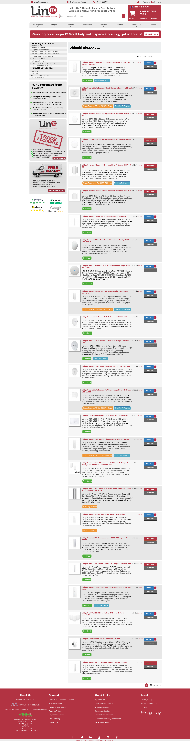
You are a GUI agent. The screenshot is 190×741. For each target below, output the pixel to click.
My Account (100, 700)
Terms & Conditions (149, 703)
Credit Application (102, 711)
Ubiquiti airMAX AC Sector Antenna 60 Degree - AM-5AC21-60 (106, 564)
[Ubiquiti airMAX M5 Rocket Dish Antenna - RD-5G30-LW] (74, 322)
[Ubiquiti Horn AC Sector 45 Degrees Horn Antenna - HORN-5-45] (74, 144)
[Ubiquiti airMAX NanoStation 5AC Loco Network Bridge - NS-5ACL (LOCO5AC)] (74, 67)
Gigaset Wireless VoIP (41, 50)
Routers (120, 24)
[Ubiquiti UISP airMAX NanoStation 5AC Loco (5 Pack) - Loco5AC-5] (74, 618)
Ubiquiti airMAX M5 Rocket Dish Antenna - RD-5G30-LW (104, 317)
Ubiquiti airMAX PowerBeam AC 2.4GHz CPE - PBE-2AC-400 (106, 366)
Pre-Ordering (54, 719)
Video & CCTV (136, 24)
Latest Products (37, 77)
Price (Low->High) (149, 56)
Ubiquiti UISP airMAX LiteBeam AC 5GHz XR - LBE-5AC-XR (105, 416)
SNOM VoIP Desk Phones (42, 56)
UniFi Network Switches (42, 66)
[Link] (73, 737)
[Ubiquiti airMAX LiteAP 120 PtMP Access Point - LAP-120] (74, 221)
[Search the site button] (123, 16)
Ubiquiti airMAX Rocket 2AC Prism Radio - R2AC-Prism (103, 514)
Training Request (56, 703)
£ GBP (136, 7)
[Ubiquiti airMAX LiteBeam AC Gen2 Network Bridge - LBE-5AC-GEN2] (74, 93)
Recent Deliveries (102, 722)
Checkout (153, 18)
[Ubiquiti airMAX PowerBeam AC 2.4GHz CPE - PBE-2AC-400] (74, 371)
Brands (153, 24)
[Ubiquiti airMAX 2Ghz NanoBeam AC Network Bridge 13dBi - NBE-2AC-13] (74, 245)
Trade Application (102, 707)
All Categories (38, 24)
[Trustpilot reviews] (55, 204)
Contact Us (53, 722)
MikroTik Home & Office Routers (45, 52)
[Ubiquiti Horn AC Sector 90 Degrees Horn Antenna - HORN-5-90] (74, 170)
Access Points (87, 24)
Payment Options (56, 715)
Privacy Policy (146, 700)
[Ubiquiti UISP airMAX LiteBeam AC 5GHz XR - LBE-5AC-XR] (74, 420)
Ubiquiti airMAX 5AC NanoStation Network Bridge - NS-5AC (105, 439)
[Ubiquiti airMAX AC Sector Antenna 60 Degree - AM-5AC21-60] (74, 568)
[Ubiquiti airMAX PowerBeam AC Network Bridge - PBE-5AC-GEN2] (74, 345)
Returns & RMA (55, 711)
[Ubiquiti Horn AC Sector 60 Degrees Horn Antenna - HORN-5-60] (74, 195)
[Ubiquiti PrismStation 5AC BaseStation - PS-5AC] (74, 644)
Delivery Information (57, 707)
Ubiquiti (54, 24)
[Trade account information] (48, 160)
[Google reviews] (55, 212)
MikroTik (71, 24)
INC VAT (144, 7)
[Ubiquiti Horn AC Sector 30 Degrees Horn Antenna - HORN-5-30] (74, 118)
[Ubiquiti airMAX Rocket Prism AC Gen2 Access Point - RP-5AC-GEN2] (74, 592)
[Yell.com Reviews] (37, 212)
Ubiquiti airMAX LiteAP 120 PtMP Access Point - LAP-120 (104, 216)
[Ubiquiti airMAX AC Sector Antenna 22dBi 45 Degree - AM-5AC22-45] (74, 543)
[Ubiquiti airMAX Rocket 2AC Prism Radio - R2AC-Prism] (74, 519)
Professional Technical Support (61, 700)
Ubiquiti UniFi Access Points (43, 63)
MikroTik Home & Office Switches (45, 54)
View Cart (143, 18)
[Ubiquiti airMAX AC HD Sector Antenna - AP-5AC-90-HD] (74, 667)
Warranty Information (104, 715)
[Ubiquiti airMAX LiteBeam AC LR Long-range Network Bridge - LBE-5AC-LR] (74, 395)
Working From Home (40, 75)
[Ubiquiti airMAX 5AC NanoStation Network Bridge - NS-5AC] (74, 444)
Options (148, 63)
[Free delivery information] (48, 194)
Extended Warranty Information (108, 719)
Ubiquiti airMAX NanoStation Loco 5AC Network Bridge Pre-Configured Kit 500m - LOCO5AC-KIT (106, 464)
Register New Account (104, 703)
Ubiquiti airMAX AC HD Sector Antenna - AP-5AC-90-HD (104, 662)
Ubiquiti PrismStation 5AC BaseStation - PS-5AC (101, 639)
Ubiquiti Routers (39, 61)
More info (150, 66)
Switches (103, 24)
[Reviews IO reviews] (37, 204)
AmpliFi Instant (38, 48)
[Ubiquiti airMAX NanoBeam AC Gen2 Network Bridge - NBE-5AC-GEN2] (74, 270)
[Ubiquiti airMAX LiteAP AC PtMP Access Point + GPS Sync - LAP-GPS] (74, 296)
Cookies (144, 707)
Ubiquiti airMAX (38, 59)
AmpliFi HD (37, 46)
